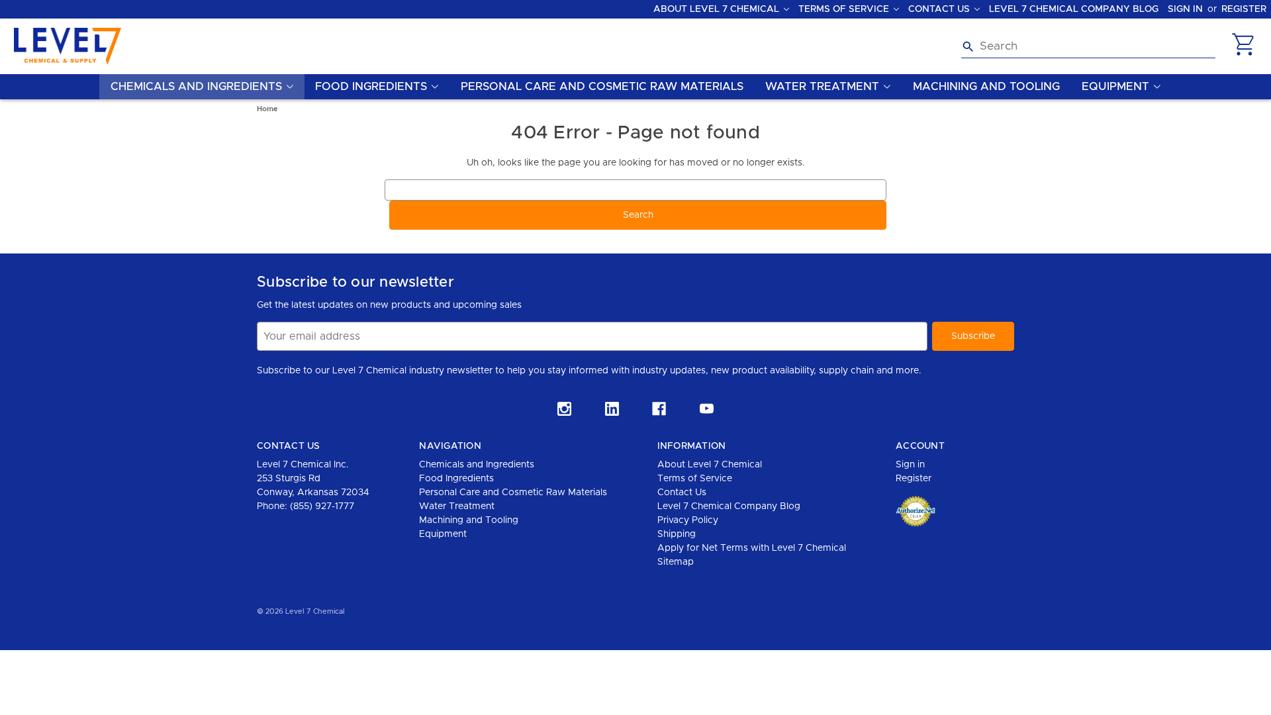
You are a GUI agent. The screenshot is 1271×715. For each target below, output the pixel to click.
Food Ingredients (456, 478)
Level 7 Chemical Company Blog (1073, 9)
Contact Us (681, 492)
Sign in (1185, 9)
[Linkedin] (612, 409)
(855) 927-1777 (322, 506)
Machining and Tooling (986, 86)
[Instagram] (564, 409)
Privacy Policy (687, 520)
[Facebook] (659, 409)
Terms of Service (694, 478)
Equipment (443, 534)
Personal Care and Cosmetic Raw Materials (602, 86)
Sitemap (675, 562)
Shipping (676, 534)
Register (1243, 9)
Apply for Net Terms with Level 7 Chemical (751, 548)
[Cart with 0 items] (1243, 55)
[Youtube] (707, 409)
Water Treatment (456, 506)
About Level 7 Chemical (709, 464)
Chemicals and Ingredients (476, 464)
